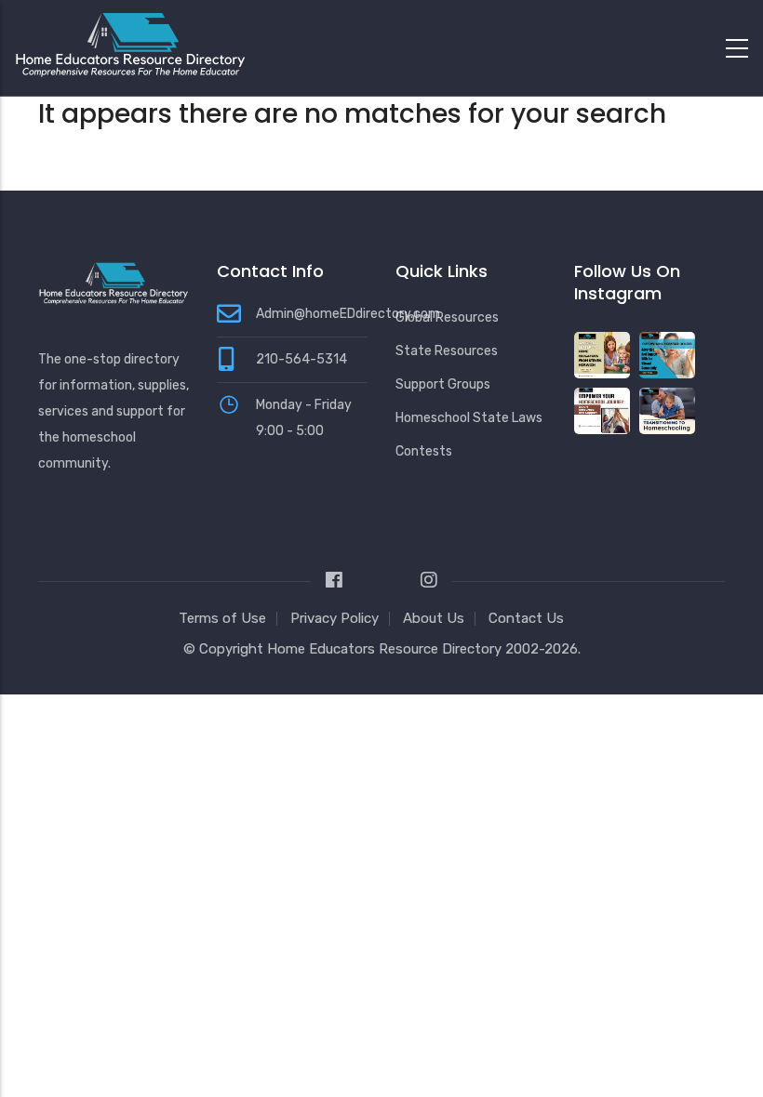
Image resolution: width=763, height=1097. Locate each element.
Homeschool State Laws (468, 418)
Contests (423, 451)
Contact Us (526, 618)
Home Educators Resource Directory (386, 649)
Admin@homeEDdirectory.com (348, 314)
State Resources (446, 351)
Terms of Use (222, 618)
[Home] (130, 44)
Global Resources (447, 317)
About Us (433, 618)
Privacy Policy (334, 618)
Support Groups (442, 384)
